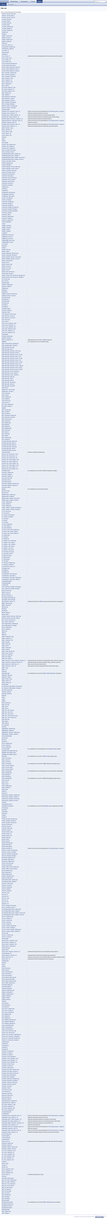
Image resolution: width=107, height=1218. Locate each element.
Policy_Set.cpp (5, 780)
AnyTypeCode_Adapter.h (8, 48)
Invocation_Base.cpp (7, 478)
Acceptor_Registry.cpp (7, 26)
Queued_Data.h (5, 839)
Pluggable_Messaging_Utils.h (9, 752)
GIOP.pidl (4, 341)
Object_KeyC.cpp (6, 643)
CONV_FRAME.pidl (6, 222)
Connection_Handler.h (7, 203)
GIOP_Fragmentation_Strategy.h (9, 345)
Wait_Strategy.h (5, 1196)
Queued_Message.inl (7, 846)
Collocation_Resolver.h (7, 183)
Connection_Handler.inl (7, 205)
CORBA (45, 339)
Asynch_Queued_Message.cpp (9, 63)
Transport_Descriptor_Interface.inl (10, 1073)
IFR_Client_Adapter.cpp (7, 404)
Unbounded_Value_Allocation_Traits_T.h (11, 1130)
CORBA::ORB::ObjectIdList (49, 673)
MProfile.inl (4, 610)
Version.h (4, 1176)
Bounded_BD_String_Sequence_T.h (10, 117)
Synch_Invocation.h (6, 973)
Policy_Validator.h (6, 787)
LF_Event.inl (5, 522)
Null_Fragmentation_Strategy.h (9, 625)
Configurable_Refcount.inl (8, 196)
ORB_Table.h (5, 721)
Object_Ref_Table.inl (7, 658)
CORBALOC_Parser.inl (7, 238)
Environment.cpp (6, 297)
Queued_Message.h (6, 844)
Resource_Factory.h (7, 885)
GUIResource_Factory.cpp (8, 389)
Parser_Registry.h (6, 745)
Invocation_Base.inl (6, 481)
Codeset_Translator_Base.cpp (9, 170)
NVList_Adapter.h (6, 629)
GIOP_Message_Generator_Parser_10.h (11, 356)
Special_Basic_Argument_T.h (9, 942)
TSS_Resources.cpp (7, 1089)
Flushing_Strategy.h (6, 338)
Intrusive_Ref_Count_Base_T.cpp (10, 454)
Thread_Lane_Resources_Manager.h (11, 1036)
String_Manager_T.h (6, 953)
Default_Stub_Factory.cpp (8, 271)
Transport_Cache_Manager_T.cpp (10, 1058)
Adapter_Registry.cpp (7, 39)
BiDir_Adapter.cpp (6, 93)
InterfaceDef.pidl (6, 452)
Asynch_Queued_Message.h (9, 65)
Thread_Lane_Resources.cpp (9, 1030)
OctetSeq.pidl (5, 684)
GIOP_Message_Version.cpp (8, 382)
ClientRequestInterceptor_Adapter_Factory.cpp (13, 157)
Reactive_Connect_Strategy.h (9, 852)
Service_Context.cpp (7, 920)
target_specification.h (7, 1027)
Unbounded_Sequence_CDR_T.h (9, 1128)
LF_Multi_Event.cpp (6, 555)
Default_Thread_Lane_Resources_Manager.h (13, 277)
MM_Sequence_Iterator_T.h (8, 601)
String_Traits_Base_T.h (7, 957)
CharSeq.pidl (5, 142)
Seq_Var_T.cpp (5, 898)
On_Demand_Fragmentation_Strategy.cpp (12, 686)
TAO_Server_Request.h (7, 1010)
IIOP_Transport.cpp (6, 437)
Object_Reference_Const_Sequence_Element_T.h (14, 660)
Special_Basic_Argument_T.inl (9, 944)
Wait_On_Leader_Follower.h (8, 1181)
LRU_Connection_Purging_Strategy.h (11, 588)
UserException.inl (6, 1137)
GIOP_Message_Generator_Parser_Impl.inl (12, 369)
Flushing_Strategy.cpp (7, 336)
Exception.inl (5, 306)
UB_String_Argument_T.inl (8, 1108)
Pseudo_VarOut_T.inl (7, 835)
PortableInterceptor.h (7, 804)
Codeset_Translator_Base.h (8, 172)
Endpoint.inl (4, 292)
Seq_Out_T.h (5, 894)
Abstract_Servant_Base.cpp (9, 13)
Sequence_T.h (5, 903)
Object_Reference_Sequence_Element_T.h (12, 662)
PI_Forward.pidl (5, 748)
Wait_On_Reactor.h (6, 1189)
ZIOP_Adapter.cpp (6, 1211)
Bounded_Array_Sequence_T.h (9, 113)
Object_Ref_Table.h (6, 656)
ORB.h (3, 697)
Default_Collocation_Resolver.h (9, 255)
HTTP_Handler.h (6, 398)
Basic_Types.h (5, 85)
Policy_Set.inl (5, 784)
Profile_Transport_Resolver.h (9, 820)
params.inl (4, 741)
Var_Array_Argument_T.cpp (8, 1150)
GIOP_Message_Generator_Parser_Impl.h (12, 367)
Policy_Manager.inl (6, 776)
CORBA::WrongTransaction (49, 1202)
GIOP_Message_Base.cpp (8, 347)
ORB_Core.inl (5, 708)
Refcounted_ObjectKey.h (8, 859)
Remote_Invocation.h (7, 865)
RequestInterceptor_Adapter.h (9, 881)
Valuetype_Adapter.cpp (7, 1143)
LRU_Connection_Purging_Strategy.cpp (11, 586)
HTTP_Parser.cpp (6, 400)
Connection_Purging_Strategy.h (9, 209)
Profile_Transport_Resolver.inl (9, 822)
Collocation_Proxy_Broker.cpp (9, 177)
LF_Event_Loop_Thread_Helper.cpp (10, 529)
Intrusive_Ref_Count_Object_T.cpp (10, 465)
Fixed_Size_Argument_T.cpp (9, 328)
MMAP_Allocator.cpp (7, 603)
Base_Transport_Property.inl (9, 76)
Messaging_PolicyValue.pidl (8, 597)
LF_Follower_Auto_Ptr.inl (8, 549)
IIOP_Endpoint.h (5, 424)
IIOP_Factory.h (5, 432)
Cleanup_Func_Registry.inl (8, 148)
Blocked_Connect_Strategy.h (9, 107)
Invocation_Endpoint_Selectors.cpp (10, 483)
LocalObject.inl (5, 572)
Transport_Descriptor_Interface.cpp (10, 1069)
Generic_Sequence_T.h (7, 339)
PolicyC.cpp (5, 789)
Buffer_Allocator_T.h (7, 129)
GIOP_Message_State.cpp (8, 376)
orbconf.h (4, 726)
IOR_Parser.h (5, 492)
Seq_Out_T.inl (5, 896)
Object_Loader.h (6, 649)
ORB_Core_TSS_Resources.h (9, 717)
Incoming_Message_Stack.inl (9, 450)
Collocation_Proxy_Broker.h (8, 179)
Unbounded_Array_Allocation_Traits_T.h (11, 1115)
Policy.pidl (4, 756)
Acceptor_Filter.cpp (6, 19)
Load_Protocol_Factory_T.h (8, 566)
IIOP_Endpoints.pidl (6, 428)
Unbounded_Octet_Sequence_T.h (10, 1124)
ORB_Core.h (5, 706)
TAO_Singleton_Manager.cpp (9, 1019)
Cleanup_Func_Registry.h (8, 146)
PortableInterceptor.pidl (7, 806)
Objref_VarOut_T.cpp (7, 678)
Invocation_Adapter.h (7, 474)
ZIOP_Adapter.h (5, 1213)
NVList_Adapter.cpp (6, 627)
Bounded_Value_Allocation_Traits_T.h (11, 124)
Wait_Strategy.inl (6, 1198)
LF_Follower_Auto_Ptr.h (7, 548)
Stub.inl (3, 966)
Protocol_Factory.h (6, 826)
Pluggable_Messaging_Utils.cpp (9, 750)
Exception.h (5, 304)
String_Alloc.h (5, 949)
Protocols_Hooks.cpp (7, 828)
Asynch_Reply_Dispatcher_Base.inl (10, 70)
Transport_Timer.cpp (7, 1086)
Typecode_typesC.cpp (7, 1095)
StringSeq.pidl (5, 960)
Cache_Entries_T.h (6, 133)
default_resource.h (6, 266)
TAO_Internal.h (5, 1006)
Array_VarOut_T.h (6, 59)
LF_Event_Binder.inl (6, 527)
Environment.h (5, 299)
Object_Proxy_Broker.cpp (8, 651)
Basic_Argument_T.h (7, 80)
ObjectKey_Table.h (6, 677)
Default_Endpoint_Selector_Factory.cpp (11, 257)
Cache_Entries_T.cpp (7, 131)
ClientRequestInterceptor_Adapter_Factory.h (12, 159)
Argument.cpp (5, 52)
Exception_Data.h (6, 308)
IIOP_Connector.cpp (6, 419)
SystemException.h (6, 986)
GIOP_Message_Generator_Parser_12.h (11, 363)
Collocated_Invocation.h (7, 175)
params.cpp (5, 737)
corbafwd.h (4, 233)
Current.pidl (5, 244)
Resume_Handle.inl (6, 890)
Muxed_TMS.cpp (6, 612)
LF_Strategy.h (5, 561)
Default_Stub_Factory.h (7, 273)
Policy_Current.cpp (6, 758)
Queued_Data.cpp (6, 837)
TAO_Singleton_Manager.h (8, 1021)
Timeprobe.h (5, 1043)
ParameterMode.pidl (7, 736)
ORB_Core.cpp (5, 704)
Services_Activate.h (7, 936)
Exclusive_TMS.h (6, 312)
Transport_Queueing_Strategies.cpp (10, 1078)
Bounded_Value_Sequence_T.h (9, 126)
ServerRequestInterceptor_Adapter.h (11, 911)
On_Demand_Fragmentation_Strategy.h (11, 688)
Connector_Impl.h (6, 214)
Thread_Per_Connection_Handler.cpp (11, 1038)
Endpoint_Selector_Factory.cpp (9, 293)
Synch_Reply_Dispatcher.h (8, 982)
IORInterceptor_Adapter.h (8, 496)
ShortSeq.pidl (5, 938)
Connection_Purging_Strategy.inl (10, 210)
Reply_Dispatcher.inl (7, 874)
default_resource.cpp (7, 264)
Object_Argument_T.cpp (7, 636)
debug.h (4, 247)
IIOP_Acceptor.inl (6, 413)
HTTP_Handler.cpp (6, 397)
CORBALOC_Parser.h (7, 236)
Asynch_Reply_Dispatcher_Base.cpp (11, 67)
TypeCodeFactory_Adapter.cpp (9, 1100)
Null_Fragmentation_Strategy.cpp (10, 623)
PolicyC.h (4, 791)
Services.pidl (5, 933)
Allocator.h (4, 43)
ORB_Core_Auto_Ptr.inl (7, 713)
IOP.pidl (3, 489)
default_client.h (5, 251)
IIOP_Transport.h (6, 439)
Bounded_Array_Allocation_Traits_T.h (11, 111)
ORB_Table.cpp (5, 719)
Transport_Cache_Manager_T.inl (9, 1062)
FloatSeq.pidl (5, 334)
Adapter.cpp (5, 32)
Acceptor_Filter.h (6, 21)
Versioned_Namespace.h (8, 1178)
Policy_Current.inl (6, 761)
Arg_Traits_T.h (5, 50)
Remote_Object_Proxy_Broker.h (9, 868)
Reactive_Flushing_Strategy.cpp (9, 854)
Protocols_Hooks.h (6, 830)
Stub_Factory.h (5, 970)
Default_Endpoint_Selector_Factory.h (11, 258)
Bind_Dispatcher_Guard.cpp (8, 96)
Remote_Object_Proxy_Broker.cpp (10, 866)
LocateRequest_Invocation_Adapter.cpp (11, 577)
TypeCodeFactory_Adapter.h (9, 1102)
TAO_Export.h (5, 1003)
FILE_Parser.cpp (6, 319)
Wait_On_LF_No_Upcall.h (8, 1185)
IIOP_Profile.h (5, 435)
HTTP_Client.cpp (6, 393)
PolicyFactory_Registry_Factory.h (10, 800)
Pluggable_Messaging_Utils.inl (9, 754)
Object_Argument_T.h (7, 638)
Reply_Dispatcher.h (6, 872)
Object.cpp (4, 631)
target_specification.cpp (7, 1025)
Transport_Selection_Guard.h (9, 1084)
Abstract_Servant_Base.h (8, 15)
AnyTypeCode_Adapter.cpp (8, 46)
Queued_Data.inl (6, 841)
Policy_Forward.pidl (6, 771)
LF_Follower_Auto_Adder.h (8, 542)
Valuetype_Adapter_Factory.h (9, 1148)
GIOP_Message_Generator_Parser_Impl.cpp (12, 365)
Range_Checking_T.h (7, 848)
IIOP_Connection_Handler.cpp (9, 415)
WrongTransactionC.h (7, 1205)
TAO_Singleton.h (6, 1016)
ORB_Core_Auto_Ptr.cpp (8, 710)
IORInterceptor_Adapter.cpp (8, 494)
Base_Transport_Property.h (8, 74)
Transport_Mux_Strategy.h (8, 1076)
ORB (62, 806)
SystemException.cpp (7, 984)
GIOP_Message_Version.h (8, 384)
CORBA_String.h (6, 229)
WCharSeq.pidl (5, 1200)
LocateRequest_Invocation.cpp (9, 573)
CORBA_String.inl (6, 231)
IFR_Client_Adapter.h (7, 406)
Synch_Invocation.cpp (7, 971)
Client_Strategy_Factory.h (8, 152)
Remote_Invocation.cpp (7, 863)
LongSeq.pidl (5, 585)
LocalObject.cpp (6, 568)
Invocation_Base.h (6, 479)
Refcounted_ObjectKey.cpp (8, 857)
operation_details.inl (7, 693)
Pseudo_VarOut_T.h (6, 833)
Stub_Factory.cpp (6, 968)
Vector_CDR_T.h (6, 1174)
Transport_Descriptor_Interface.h (10, 1071)
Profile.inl (4, 817)
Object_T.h (4, 669)
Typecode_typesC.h (6, 1097)
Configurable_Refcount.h (8, 194)
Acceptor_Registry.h (7, 28)
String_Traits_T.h (6, 959)
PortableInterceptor (52, 748)
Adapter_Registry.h (6, 41)
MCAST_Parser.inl (6, 594)
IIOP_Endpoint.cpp (6, 422)
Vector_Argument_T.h (7, 1170)
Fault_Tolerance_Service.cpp (9, 314)
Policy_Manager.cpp (7, 772)
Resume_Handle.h (6, 889)
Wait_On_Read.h (6, 1193)
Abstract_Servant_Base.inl (8, 17)
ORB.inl (4, 701)
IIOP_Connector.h (6, 421)
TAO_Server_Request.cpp (8, 1008)
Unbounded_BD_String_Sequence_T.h (11, 1121)
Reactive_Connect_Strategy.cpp (9, 850)
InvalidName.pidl (6, 470)
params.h (4, 739)
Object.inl (4, 634)
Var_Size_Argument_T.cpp (8, 1156)
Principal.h (4, 809)
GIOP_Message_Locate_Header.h (10, 373)
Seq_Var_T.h (5, 900)
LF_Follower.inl (5, 538)
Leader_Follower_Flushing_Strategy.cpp (11, 507)
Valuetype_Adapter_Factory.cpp (9, 1146)
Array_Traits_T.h (6, 56)
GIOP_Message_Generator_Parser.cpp (11, 351)
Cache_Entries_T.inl (6, 135)
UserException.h (6, 1135)
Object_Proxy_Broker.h (7, 653)
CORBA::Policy (46, 756)
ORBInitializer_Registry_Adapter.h (10, 734)
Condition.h (4, 188)
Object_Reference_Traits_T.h (9, 666)
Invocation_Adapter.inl (7, 476)
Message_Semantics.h (7, 596)
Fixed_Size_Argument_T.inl (8, 332)
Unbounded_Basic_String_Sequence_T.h (11, 1119)
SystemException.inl (7, 988)
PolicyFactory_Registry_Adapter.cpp (11, 795)
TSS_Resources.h (6, 1091)
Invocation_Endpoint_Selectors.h (10, 485)
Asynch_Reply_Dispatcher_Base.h (10, 69)
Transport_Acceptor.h (7, 1053)
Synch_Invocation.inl (7, 975)
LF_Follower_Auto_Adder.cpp (9, 540)
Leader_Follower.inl (6, 505)
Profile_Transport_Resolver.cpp (9, 819)
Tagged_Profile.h (6, 997)
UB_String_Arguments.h (8, 1110)
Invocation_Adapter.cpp (7, 472)
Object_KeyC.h (5, 645)
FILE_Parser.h (5, 321)
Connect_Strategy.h (6, 199)
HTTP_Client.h (5, 395)
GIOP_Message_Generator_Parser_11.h (11, 360)
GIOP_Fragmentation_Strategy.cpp (10, 343)
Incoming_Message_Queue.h (9, 443)
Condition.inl (5, 190)
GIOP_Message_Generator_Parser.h (10, 352)
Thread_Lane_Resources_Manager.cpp (11, 1034)
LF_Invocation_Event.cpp (8, 551)
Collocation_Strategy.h (7, 185)
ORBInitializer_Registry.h (8, 730)
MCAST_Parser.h (6, 592)
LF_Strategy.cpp (6, 559)
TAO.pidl (4, 1001)
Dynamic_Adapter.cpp (7, 284)
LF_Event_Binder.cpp (7, 524)
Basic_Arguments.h (6, 83)
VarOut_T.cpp (5, 1163)
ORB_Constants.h (6, 702)
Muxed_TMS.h (5, 614)
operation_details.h (6, 691)
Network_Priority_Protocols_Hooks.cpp (11, 616)
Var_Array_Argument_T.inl (8, 1154)
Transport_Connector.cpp (8, 1064)
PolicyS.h (4, 802)
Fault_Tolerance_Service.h (8, 315)
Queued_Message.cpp (7, 842)
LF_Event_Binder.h (6, 526)
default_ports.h (5, 262)
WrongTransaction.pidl (7, 1202)
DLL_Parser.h (5, 280)
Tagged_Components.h (7, 992)
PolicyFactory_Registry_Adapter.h (10, 796)
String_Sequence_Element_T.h (9, 955)
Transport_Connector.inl (7, 1067)
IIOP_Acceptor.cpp (6, 409)
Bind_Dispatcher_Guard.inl (8, 100)
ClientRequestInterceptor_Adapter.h (10, 155)
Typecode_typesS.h (6, 1099)
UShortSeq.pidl (5, 1139)
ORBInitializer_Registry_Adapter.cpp (10, 732)
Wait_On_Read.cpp (6, 1191)
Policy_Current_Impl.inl (7, 769)
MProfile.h (4, 608)
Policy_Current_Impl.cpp (8, 765)
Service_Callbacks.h (7, 918)
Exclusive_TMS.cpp (6, 310)
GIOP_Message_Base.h (7, 349)
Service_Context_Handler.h (8, 927)
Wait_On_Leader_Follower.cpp (9, 1180)
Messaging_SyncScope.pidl (8, 599)
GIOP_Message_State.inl (8, 380)
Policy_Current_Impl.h (7, 767)
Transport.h (4, 1047)
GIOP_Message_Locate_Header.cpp (10, 371)
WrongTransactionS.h (7, 1207)
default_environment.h (7, 260)
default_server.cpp (6, 268)
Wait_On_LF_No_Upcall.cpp (8, 1183)
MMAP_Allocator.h (6, 605)
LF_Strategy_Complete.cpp (8, 562)
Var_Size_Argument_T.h (7, 1158)
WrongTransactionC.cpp (7, 1204)
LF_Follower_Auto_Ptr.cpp (8, 546)
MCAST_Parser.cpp (6, 590)
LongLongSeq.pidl (6, 583)
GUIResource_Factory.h (7, 391)
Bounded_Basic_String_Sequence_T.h (11, 115)
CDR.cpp (4, 137)
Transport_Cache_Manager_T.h (9, 1060)
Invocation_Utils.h (6, 487)
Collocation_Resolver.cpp (8, 181)
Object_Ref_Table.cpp (7, 655)
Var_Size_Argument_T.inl (8, 1159)
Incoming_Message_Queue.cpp (9, 441)
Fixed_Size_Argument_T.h (8, 330)
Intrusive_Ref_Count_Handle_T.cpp (10, 459)
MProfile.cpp (5, 607)
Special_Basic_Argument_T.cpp (9, 940)
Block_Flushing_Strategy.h (8, 104)
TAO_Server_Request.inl (8, 1012)
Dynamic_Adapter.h (6, 286)
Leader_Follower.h (6, 503)
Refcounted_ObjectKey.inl (8, 861)
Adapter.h (4, 34)
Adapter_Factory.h (6, 37)
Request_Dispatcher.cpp (8, 876)
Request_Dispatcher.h (7, 877)
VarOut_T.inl (5, 1167)
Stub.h (3, 964)
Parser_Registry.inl (6, 747)
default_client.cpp (6, 249)
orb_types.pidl (5, 725)
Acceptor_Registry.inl (7, 30)
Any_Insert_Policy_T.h (7, 45)
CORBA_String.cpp (6, 227)
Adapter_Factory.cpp (7, 35)
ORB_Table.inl (5, 723)
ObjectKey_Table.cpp (7, 675)
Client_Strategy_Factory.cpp (9, 150)
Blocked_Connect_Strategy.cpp (9, 105)
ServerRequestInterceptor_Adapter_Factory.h (13, 914)
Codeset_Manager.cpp (7, 163)
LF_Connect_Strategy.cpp (8, 514)
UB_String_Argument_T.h (8, 1106)
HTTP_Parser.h (5, 402)
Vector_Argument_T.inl (7, 1172)
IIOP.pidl (4, 408)
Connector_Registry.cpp (8, 216)
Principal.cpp (5, 807)
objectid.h (4, 671)
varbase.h (4, 1161)
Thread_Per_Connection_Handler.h (10, 1040)
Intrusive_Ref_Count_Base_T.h (9, 456)
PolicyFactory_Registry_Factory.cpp (10, 798)
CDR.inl (4, 140)
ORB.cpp (4, 695)
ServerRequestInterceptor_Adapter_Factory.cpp (13, 912)
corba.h (4, 223)
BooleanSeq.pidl (6, 109)
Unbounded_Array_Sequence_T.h (10, 1117)
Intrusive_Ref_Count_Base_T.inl (9, 457)
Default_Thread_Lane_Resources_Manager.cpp (13, 275)
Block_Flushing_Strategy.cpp (9, 102)
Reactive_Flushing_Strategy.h (9, 855)
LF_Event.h (4, 520)
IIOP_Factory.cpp (6, 430)
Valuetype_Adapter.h (7, 1145)
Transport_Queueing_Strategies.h (10, 1080)
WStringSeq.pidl (5, 1209)
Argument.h (5, 54)
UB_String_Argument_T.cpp (8, 1104)
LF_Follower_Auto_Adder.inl (8, 544)
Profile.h (4, 815)
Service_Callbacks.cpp (7, 916)
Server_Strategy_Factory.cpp (9, 905)
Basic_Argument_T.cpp (7, 78)
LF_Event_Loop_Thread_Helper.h (10, 531)
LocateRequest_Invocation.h (9, 575)
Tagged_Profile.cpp (6, 995)
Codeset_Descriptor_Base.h (9, 161)
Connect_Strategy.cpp (7, 198)
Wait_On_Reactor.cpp (7, 1187)
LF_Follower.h (5, 537)
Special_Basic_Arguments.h (9, 946)
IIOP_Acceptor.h (6, 411)
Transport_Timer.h (6, 1088)
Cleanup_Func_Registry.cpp (8, 144)
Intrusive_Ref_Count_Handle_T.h (10, 461)
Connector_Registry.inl (7, 220)
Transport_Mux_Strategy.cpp (9, 1075)
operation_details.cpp (7, 690)
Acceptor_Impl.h (6, 24)
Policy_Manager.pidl (6, 778)
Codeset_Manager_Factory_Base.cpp (11, 166)
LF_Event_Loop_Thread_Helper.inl (10, 533)
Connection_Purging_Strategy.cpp (10, 207)
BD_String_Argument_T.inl (8, 91)
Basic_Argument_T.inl (7, 81)
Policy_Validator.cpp (7, 785)
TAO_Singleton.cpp (6, 1014)
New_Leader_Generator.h (8, 621)
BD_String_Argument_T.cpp (8, 87)
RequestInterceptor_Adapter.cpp (10, 879)
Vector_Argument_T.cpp (7, 1169)
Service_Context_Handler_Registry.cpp (11, 929)
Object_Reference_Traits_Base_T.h (10, 664)
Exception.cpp (5, 303)
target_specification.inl (7, 1029)
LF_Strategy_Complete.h (8, 564)
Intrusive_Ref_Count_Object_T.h (9, 467)
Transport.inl (5, 1049)
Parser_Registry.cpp (7, 743)
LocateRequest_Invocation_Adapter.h (11, 579)
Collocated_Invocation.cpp (8, 174)
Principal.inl (4, 811)
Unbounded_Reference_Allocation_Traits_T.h (12, 1126)
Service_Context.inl (6, 924)
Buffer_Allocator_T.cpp (7, 128)
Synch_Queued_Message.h (8, 979)
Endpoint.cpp (5, 288)
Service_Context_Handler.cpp (9, 925)
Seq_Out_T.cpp (5, 892)
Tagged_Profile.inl (6, 999)
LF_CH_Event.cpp (6, 511)
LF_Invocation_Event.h (7, 553)
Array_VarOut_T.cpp (7, 58)
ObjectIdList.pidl (6, 673)
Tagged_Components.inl (7, 994)
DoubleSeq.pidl (5, 282)
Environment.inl (5, 301)
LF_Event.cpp (5, 518)
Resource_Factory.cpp (7, 883)
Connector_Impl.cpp (7, 212)
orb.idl (3, 699)
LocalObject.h (5, 570)
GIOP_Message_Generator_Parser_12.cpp (12, 362)
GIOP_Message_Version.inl (8, 386)
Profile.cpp (4, 813)
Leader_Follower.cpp (7, 502)
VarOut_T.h (4, 1165)
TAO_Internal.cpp (6, 1005)
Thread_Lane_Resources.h (8, 1032)
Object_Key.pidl (5, 642)
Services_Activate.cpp (7, 935)
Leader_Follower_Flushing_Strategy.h (11, 509)
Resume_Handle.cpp (7, 887)
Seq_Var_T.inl (5, 901)
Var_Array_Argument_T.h (8, 1152)
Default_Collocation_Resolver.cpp (10, 253)
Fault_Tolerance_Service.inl (8, 317)
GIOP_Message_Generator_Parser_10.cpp (12, 354)
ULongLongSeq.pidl (6, 1111)
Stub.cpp (4, 962)
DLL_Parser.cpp (6, 279)
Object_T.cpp (5, 667)
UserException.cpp (6, 1134)
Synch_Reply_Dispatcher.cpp (9, 981)
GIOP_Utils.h (5, 387)
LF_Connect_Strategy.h (7, 516)
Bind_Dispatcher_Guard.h (8, 98)
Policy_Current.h (6, 760)
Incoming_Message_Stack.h (8, 448)
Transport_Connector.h (7, 1065)
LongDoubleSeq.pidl (6, 581)
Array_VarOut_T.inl (6, 61)
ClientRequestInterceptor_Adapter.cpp (11, 153)
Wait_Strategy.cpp (6, 1194)
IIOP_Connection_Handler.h (8, 417)
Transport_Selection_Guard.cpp (9, 1082)
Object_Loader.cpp (6, 647)
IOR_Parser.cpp (5, 491)
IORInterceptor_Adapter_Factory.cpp (11, 498)
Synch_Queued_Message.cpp (9, 977)
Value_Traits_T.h (6, 1141)
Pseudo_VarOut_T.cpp (7, 831)
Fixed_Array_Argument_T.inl (9, 327)
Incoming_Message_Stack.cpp (9, 446)
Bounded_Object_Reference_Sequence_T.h (12, 118)
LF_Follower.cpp (6, 535)
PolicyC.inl (4, 793)
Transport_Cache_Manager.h (9, 1056)
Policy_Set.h (5, 782)
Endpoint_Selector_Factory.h (9, 295)
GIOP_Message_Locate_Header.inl (10, 374)
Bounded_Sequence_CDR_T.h (9, 122)
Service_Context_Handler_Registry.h (11, 931)
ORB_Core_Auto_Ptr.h (7, 712)
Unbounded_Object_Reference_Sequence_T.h (13, 1123)
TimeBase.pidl (5, 1041)
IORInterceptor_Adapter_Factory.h (10, 500)
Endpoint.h (4, 290)
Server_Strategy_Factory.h (8, 907)
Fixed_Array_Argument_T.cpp (9, 323)
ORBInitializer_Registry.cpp (8, 728)
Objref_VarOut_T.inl (6, 682)
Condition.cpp (5, 187)
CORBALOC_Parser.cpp (8, 234)
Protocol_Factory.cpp (7, 824)
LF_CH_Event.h (5, 513)
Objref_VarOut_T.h (6, 680)
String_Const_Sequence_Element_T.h (11, 951)
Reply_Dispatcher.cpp (7, 870)
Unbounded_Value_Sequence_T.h (10, 1132)
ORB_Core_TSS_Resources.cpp (9, 715)
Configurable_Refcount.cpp (8, 192)
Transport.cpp (5, 1045)
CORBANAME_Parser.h (7, 242)
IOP (43, 489)
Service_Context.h (6, 922)
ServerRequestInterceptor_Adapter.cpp (11, 909)
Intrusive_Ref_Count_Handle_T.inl (10, 463)
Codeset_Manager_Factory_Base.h (10, 168)
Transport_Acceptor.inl (7, 1054)
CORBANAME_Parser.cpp (8, 240)
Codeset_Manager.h (6, 164)
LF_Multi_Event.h (6, 557)
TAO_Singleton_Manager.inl (8, 1023)
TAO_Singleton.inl (6, 1018)
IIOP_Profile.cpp (6, 433)
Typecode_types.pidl (7, 1093)
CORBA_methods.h (6, 225)
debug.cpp (4, 245)
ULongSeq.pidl (5, 1113)
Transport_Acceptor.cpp (7, 1051)
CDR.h (3, 139)
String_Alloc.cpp (6, 947)
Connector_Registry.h (7, 218)
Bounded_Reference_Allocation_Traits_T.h (12, 120)
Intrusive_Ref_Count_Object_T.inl (10, 468)
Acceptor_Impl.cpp (6, 23)
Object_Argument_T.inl (7, 640)
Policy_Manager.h (6, 774)
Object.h (4, 632)
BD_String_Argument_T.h (8, 89)
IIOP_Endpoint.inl (6, 426)
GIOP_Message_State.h (7, 378)
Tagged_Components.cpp (8, 990)
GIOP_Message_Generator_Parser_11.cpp (12, 358)
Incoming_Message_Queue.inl (9, 444)
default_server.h (6, 269)
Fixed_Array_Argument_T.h (8, 325)
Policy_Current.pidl (6, 763)
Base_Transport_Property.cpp (9, 72)
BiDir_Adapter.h (6, 94)
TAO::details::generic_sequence (56, 111)
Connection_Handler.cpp (8, 201)
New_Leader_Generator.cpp (8, 620)
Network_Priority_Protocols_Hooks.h (11, 618)
